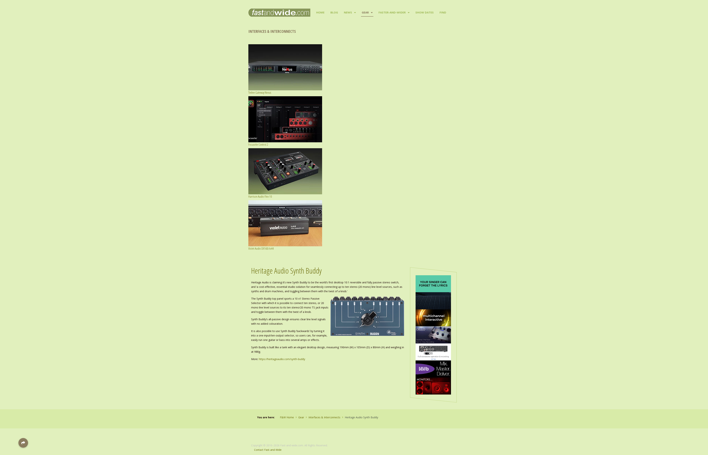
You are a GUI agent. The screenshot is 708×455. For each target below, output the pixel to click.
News (348, 12)
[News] (355, 12)
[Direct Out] (433, 283)
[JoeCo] (433, 334)
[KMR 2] (433, 385)
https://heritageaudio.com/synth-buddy (282, 359)
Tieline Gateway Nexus (259, 92)
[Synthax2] (433, 351)
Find (443, 12)
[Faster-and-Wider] (408, 12)
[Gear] (371, 12)
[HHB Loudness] (433, 368)
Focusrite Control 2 (258, 144)
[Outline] (433, 300)
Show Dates (424, 12)
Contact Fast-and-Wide (268, 449)
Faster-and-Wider (392, 12)
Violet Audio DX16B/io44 (261, 248)
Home (320, 12)
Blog (334, 12)
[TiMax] (433, 317)
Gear (365, 12)
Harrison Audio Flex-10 (260, 196)
